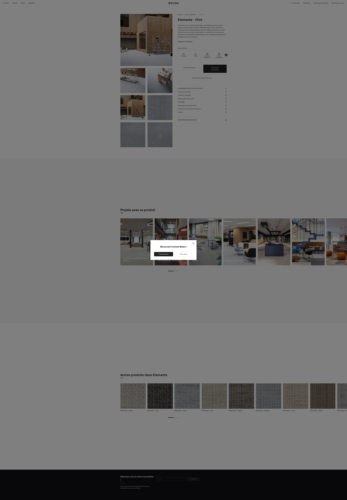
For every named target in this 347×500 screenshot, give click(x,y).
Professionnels (164, 254)
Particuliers (183, 254)
